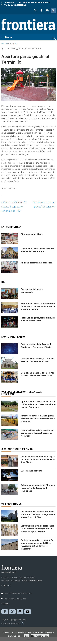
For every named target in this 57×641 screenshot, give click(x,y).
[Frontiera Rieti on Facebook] (41, 10)
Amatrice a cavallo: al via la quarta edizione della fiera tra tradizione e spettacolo (38, 419)
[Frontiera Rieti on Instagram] (53, 10)
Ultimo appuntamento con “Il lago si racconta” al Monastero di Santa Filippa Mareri (38, 459)
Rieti (5, 188)
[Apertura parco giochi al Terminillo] (28, 84)
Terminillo (12, 188)
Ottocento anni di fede (32, 234)
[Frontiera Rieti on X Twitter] (35, 10)
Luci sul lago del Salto (31, 471)
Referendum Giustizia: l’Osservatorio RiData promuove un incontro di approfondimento (38, 306)
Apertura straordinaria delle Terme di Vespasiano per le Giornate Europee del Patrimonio (38, 404)
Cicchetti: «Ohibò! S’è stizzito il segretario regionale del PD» (13, 206)
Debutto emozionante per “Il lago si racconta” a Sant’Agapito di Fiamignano (38, 488)
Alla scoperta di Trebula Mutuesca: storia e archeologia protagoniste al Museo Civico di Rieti (38, 514)
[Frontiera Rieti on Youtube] (47, 10)
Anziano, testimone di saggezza (36, 263)
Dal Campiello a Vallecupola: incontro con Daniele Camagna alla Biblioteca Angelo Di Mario (38, 529)
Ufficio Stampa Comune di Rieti (29, 49)
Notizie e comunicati (9, 44)
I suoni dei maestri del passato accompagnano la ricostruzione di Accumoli (37, 433)
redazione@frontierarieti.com (36, 2)
